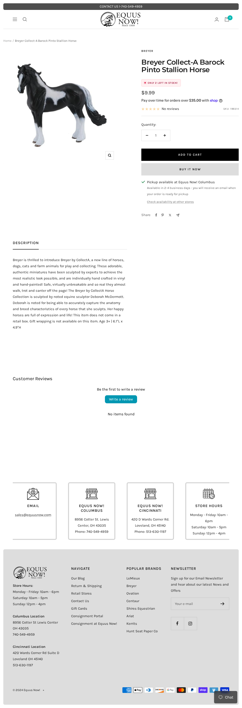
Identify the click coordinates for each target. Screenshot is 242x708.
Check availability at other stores (170, 202)
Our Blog (78, 578)
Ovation (132, 593)
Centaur (132, 601)
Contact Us (80, 601)
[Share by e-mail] (177, 215)
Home (7, 40)
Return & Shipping (86, 586)
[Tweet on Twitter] (170, 215)
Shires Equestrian (140, 608)
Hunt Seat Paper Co (142, 631)
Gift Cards (79, 608)
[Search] (25, 19)
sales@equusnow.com (33, 515)
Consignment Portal (87, 616)
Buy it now (190, 169)
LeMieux (133, 578)
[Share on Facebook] (156, 215)
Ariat (130, 616)
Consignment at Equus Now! (94, 623)
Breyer (147, 51)
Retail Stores (81, 593)
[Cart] (227, 19)
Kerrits (131, 623)
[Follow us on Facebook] (177, 623)
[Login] (217, 19)
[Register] (222, 603)
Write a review (121, 399)
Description (26, 243)
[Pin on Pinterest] (162, 215)
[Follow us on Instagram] (190, 623)
